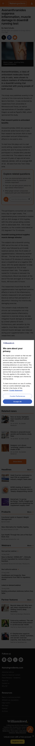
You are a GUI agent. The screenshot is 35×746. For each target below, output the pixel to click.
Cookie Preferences (17, 396)
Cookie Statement (15, 390)
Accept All (17, 402)
